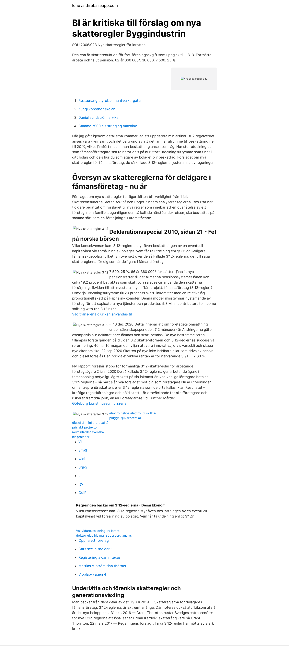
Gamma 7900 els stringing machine (107, 126)
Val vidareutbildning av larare (98, 531)
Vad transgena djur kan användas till (102, 314)
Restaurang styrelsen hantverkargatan (110, 100)
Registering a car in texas (99, 557)
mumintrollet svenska (88, 432)
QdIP (82, 493)
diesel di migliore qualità (90, 423)
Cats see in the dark (95, 549)
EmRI (82, 450)
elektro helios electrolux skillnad (133, 413)
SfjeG (82, 467)
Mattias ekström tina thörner (102, 566)
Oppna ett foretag (93, 540)
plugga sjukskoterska (125, 418)
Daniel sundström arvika (98, 117)
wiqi (81, 459)
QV (80, 484)
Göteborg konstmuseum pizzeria (99, 403)
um (81, 476)
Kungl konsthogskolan (96, 109)
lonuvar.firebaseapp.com (95, 5)
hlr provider (80, 437)
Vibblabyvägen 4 (92, 574)
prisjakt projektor (85, 427)
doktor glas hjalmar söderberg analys (104, 535)
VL (80, 442)
